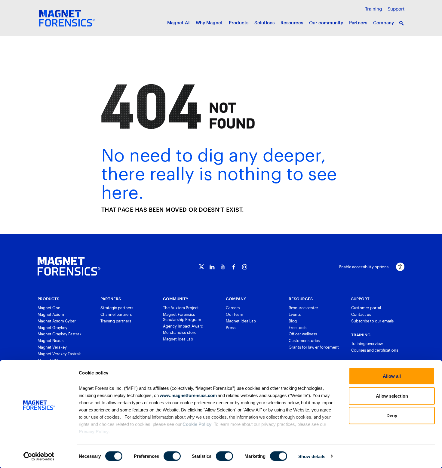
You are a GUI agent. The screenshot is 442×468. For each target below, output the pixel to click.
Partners (358, 22)
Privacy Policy (94, 431)
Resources (292, 22)
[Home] (69, 266)
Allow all (392, 376)
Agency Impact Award (183, 326)
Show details (311, 456)
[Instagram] (244, 266)
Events (295, 314)
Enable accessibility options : (365, 266)
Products (238, 22)
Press (230, 327)
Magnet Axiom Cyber (57, 321)
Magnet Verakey (52, 347)
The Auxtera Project (181, 307)
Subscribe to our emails (372, 321)
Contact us (361, 314)
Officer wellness (303, 333)
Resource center (303, 307)
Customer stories (304, 340)
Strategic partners (116, 307)
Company (383, 22)
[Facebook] (233, 266)
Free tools (297, 327)
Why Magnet (209, 22)
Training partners (115, 321)
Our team (234, 314)
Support (396, 8)
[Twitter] (201, 266)
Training (373, 8)
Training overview (367, 343)
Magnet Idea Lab (178, 339)
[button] (401, 23)
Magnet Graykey (52, 327)
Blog (293, 321)
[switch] (172, 456)
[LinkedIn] (212, 266)
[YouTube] (223, 266)
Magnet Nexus (50, 340)
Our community (326, 22)
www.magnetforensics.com (188, 395)
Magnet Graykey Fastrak (59, 333)
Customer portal (366, 307)
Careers (233, 307)
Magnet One (49, 307)
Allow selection (392, 395)
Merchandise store (179, 332)
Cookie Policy (196, 423)
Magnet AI (178, 22)
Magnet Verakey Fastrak (59, 353)
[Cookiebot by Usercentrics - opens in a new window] (39, 456)
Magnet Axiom (51, 314)
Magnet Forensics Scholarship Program (182, 317)
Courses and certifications (374, 350)
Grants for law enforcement (314, 347)
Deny (391, 415)
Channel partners (116, 314)
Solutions (264, 22)
